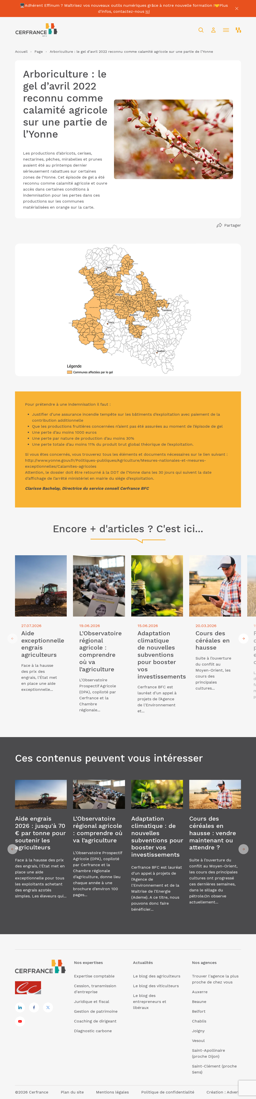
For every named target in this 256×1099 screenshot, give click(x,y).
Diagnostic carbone (93, 1030)
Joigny (198, 1030)
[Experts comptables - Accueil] (29, 988)
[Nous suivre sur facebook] (34, 1007)
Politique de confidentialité (167, 1092)
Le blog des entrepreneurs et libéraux (149, 1001)
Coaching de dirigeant (95, 1021)
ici (148, 11)
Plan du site (72, 1092)
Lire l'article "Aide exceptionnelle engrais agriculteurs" (37, 564)
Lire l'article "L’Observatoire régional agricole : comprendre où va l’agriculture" (97, 567)
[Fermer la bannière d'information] (236, 8)
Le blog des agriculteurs (156, 976)
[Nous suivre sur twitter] (48, 1007)
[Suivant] (243, 639)
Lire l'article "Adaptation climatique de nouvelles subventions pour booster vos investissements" (156, 567)
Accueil (21, 52)
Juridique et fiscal (91, 1001)
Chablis (199, 1021)
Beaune (199, 1001)
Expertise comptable (94, 976)
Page (38, 52)
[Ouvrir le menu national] (238, 30)
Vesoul (198, 1040)
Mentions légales (112, 1092)
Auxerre (200, 991)
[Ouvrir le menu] (226, 30)
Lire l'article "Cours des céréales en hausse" (212, 561)
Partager (232, 225)
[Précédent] (13, 639)
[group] (41, 638)
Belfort (199, 1011)
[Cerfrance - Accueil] (36, 30)
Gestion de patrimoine (96, 1011)
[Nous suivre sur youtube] (20, 1021)
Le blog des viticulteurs (156, 985)
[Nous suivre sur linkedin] (20, 1007)
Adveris (234, 1092)
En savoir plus (41, 849)
